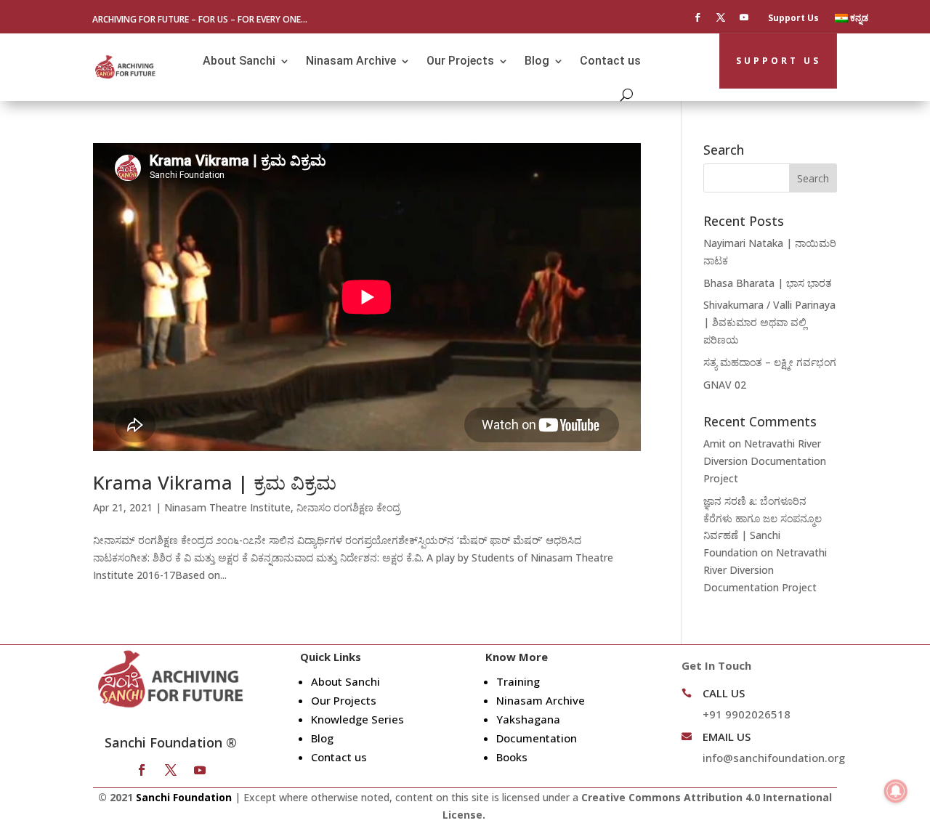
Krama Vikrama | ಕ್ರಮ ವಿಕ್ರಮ (214, 482)
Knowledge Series (357, 719)
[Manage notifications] (895, 791)
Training (518, 681)
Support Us (793, 18)
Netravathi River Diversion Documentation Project (764, 461)
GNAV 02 (724, 385)
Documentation (536, 738)
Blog (537, 61)
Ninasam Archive (351, 61)
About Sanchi (239, 61)
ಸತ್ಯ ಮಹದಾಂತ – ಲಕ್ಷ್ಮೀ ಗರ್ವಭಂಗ (769, 362)
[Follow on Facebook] (697, 17)
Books (511, 757)
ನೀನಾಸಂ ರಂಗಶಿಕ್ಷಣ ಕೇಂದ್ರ (348, 507)
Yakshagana (528, 719)
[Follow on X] (720, 17)
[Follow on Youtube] (744, 17)
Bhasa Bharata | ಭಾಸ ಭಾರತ (767, 283)
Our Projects (460, 61)
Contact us (610, 61)
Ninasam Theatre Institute (227, 507)
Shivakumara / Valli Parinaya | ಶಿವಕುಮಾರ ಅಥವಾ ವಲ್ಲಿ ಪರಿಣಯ (769, 322)
